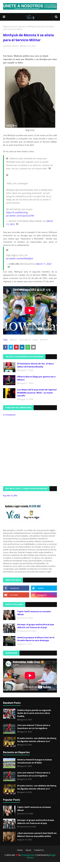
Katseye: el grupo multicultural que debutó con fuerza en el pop (35, 626)
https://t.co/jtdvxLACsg (17, 212)
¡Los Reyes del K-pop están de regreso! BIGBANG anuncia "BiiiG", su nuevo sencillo (37, 392)
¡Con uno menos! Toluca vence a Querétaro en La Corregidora (33, 727)
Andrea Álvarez (12, 46)
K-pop (35, 339)
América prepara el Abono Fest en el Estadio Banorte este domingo (35, 639)
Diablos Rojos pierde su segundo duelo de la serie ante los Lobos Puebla (34, 713)
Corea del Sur (25, 339)
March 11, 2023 (43, 263)
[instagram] (44, 594)
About (28, 850)
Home (20, 850)
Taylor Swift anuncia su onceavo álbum (34, 613)
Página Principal (10, 26)
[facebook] (16, 588)
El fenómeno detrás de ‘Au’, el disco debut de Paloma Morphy (35, 365)
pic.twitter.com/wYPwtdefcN (19, 258)
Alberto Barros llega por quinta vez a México (36, 378)
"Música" (13, 339)
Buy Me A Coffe (10, 495)
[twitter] (44, 588)
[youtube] (16, 594)
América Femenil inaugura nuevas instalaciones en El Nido (34, 761)
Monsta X (22, 26)
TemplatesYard (27, 855)
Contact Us (39, 850)
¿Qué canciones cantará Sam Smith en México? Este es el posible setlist (37, 835)
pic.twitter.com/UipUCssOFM (20, 215)
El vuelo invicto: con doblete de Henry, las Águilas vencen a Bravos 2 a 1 (37, 740)
